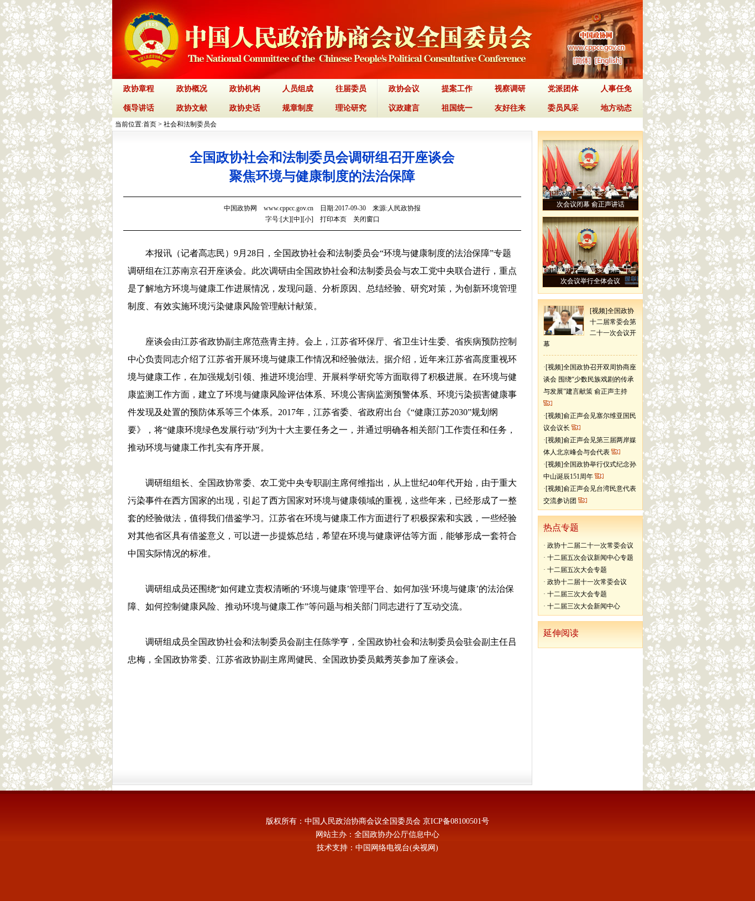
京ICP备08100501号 (456, 821)
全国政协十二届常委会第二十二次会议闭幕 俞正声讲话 (590, 198)
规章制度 (297, 108)
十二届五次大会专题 (577, 570)
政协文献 (191, 108)
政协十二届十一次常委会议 (587, 582)
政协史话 (244, 108)
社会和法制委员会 (190, 124)
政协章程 (138, 88)
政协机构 (244, 88)
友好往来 (510, 108)
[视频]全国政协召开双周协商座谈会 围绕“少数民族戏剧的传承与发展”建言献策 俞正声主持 (589, 379)
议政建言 (404, 108)
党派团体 (563, 88)
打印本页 (333, 219)
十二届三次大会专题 (577, 594)
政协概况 (191, 88)
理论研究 (350, 108)
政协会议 (404, 88)
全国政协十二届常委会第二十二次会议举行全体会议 (590, 275)
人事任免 (616, 88)
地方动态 (616, 108)
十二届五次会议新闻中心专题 (590, 557)
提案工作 (457, 88)
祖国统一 (457, 108)
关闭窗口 (366, 219)
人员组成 (297, 88)
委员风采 (563, 108)
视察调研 (510, 88)
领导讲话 (138, 108)
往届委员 (350, 88)
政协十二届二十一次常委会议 (590, 545)
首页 (149, 124)
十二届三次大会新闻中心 (583, 606)
